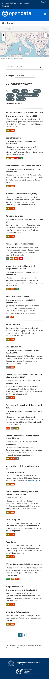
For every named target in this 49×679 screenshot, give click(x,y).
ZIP (7, 259)
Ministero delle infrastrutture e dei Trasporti (15, 4)
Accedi (43, 2)
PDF (17, 158)
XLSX (7, 579)
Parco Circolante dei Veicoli (17, 296)
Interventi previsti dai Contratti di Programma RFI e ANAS (20, 267)
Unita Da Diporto (13, 519)
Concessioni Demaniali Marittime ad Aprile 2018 (24, 406)
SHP (7, 367)
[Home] (3, 23)
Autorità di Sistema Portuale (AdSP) (21, 193)
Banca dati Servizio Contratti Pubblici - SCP (24, 112)
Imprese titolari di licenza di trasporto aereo (22, 467)
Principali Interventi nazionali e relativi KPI (24, 165)
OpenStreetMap (12, 58)
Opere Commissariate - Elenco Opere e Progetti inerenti (22, 437)
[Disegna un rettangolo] (45, 35)
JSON (12, 130)
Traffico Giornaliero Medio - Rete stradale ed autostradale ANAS (24, 376)
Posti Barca (11, 541)
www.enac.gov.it (34, 480)
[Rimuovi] (17, 91)
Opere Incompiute (13, 137)
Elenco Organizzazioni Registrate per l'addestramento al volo (22, 493)
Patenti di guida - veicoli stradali (20, 243)
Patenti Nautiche (13, 324)
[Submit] (40, 67)
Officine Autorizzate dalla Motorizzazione (24, 564)
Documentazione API (12, 648)
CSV (7, 130)
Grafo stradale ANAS (15, 346)
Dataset (11, 23)
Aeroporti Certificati (14, 215)
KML (17, 459)
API (38, 645)
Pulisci (45, 29)
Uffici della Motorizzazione (17, 611)
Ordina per (10, 75)
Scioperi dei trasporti (15, 586)
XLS (21, 158)
